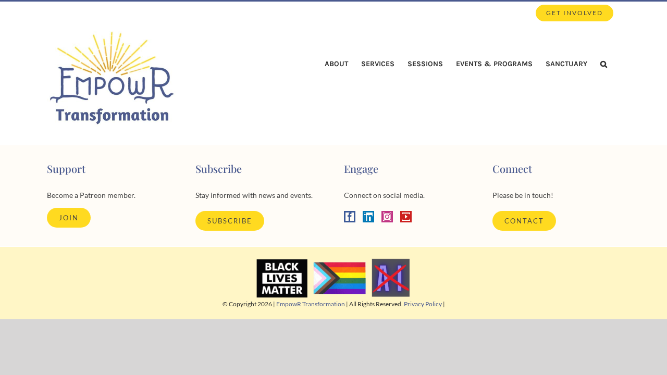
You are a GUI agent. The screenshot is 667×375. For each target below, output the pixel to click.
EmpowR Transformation (310, 304)
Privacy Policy (423, 304)
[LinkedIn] (368, 216)
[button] (603, 64)
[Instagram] (387, 216)
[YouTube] (406, 216)
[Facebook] (349, 216)
